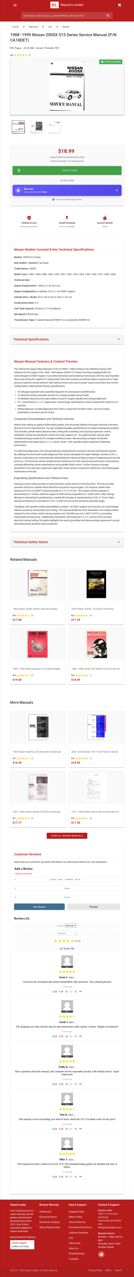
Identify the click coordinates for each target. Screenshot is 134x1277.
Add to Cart (47, 170)
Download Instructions (80, 1227)
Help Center (75, 1243)
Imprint (118, 1270)
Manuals (33, 26)
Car (50, 26)
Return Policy (75, 1217)
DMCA (108, 1270)
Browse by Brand (48, 1217)
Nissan (65, 26)
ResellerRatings (76, 1253)
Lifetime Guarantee (78, 1232)
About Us (73, 1248)
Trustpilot (73, 1259)
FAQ (71, 1238)
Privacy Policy (95, 1270)
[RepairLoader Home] (67, 5)
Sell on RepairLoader (49, 1227)
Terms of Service (77, 1222)
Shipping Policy (76, 1211)
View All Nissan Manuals (67, 835)
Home (16, 26)
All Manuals (45, 1211)
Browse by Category (49, 1222)
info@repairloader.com (109, 1227)
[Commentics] (67, 1028)
